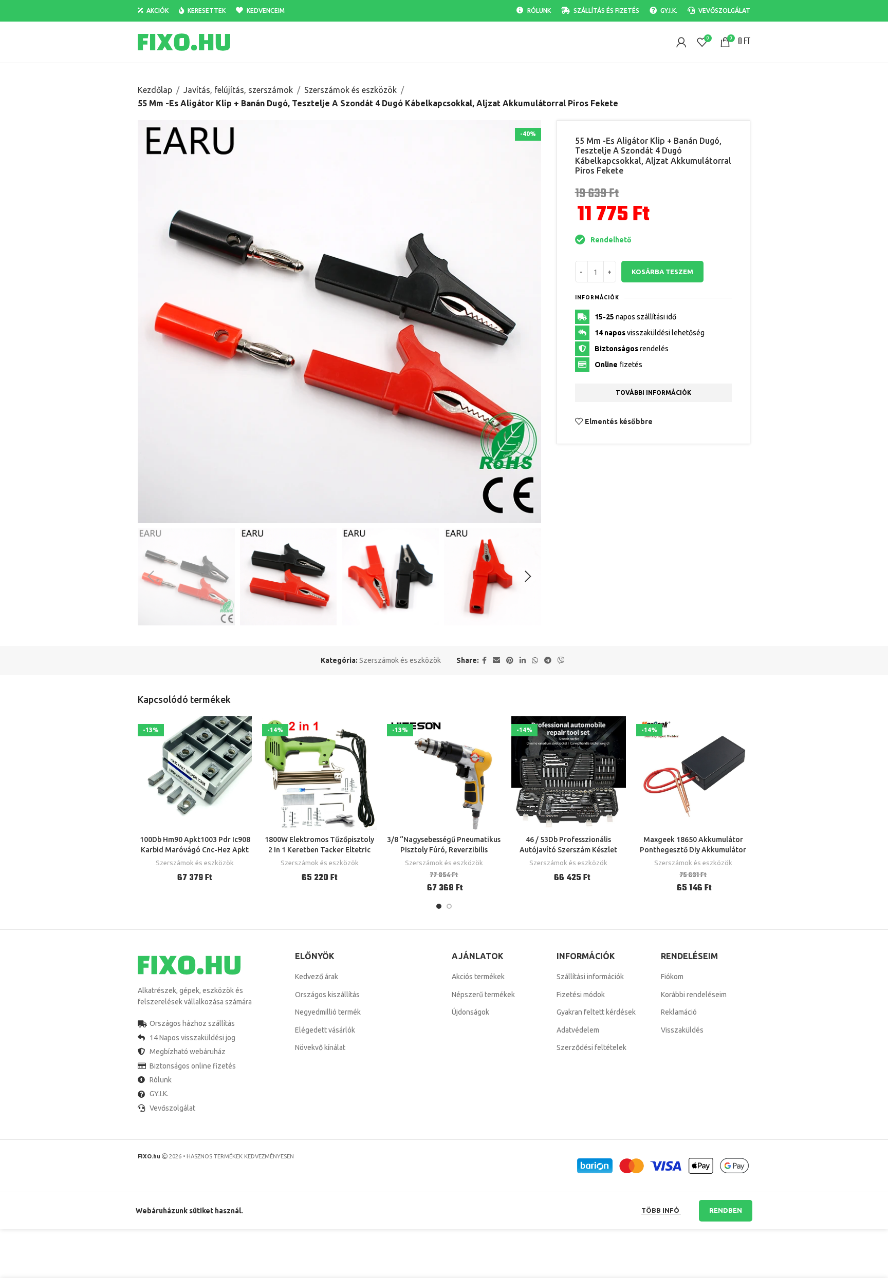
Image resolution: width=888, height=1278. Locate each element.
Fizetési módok (581, 994)
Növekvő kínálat (320, 1047)
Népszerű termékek (483, 994)
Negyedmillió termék (328, 1012)
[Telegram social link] (547, 660)
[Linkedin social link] (522, 660)
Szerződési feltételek (591, 1047)
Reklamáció (679, 1012)
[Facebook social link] (484, 660)
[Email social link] (496, 660)
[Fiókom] (681, 42)
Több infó (661, 1210)
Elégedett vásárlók (325, 1030)
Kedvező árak (316, 976)
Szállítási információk (590, 976)
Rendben (725, 1210)
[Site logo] (184, 41)
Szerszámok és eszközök (350, 89)
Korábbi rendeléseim (694, 994)
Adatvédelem (578, 1030)
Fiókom (672, 976)
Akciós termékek (478, 976)
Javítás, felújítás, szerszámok (238, 89)
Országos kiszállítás (327, 994)
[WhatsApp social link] (535, 660)
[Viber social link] (561, 660)
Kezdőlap (155, 89)
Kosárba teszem (662, 271)
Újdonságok (470, 1012)
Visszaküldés (682, 1030)
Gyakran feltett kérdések (596, 1012)
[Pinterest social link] (509, 660)
